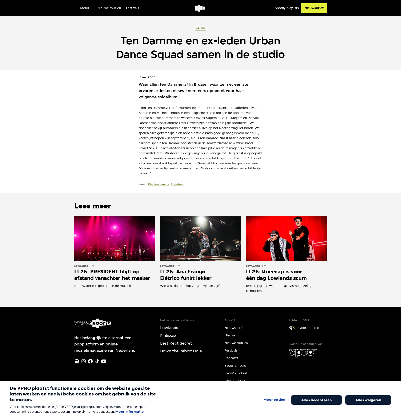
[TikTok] (97, 361)
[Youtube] (103, 361)
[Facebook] (90, 361)
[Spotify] (76, 361)
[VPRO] (303, 353)
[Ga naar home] (200, 8)
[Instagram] (83, 361)
